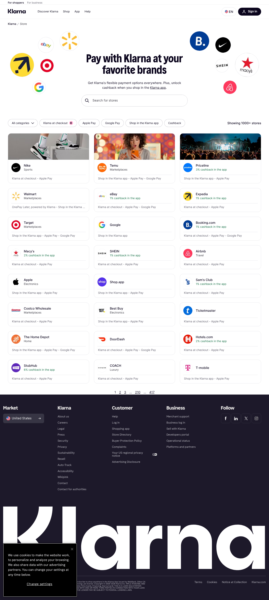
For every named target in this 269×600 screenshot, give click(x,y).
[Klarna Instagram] (256, 418)
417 (152, 392)
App (77, 11)
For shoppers (16, 2)
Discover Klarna (48, 11)
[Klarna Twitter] (246, 418)
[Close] (72, 549)
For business (35, 2)
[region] (40, 570)
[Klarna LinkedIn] (236, 418)
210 (137, 392)
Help (87, 11)
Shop (66, 11)
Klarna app (158, 88)
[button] (229, 11)
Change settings (39, 584)
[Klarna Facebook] (225, 418)
